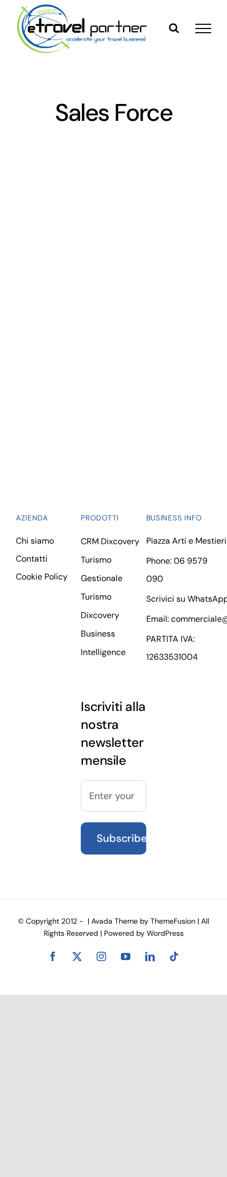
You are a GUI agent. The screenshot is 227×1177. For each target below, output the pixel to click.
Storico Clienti (52, 335)
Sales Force (48, 323)
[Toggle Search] (174, 28)
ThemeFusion (172, 921)
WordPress (165, 933)
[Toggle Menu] (203, 28)
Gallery (68, 235)
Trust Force (48, 235)
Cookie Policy (42, 576)
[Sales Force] (58, 235)
